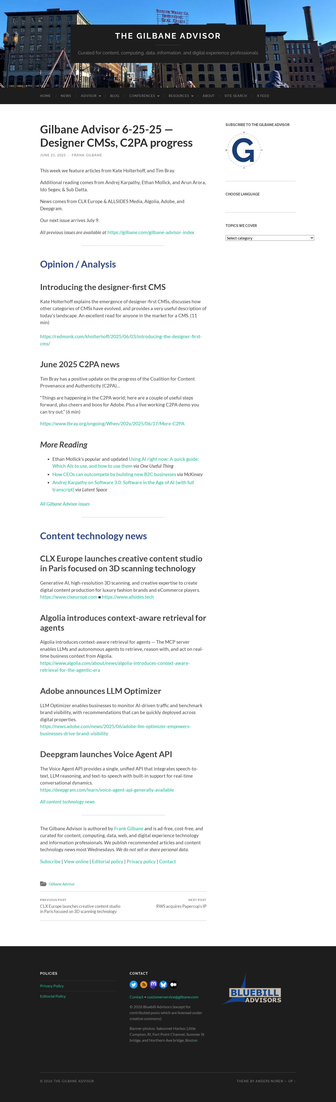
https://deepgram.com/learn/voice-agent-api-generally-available (107, 790)
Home (45, 96)
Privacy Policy (52, 985)
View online (76, 861)
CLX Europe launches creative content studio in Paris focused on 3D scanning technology (80, 906)
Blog (115, 96)
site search (236, 96)
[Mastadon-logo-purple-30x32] (153, 987)
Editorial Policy (53, 996)
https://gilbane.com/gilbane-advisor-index (150, 232)
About (209, 96)
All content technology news (67, 801)
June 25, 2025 (53, 155)
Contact (167, 861)
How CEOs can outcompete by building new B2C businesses (114, 474)
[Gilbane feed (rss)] (144, 987)
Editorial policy (107, 861)
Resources (179, 96)
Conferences (142, 96)
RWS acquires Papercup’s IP (181, 903)
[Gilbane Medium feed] (173, 987)
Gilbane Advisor (62, 884)
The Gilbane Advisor (168, 35)
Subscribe (50, 861)
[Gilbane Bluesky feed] (163, 987)
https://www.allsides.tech (128, 597)
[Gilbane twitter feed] (133, 987)
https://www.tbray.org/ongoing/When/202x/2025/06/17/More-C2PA (112, 423)
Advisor (89, 96)
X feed (263, 96)
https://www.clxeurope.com (68, 597)
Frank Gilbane (87, 155)
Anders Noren (269, 1081)
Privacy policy (141, 861)
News (66, 96)
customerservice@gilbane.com (172, 996)
